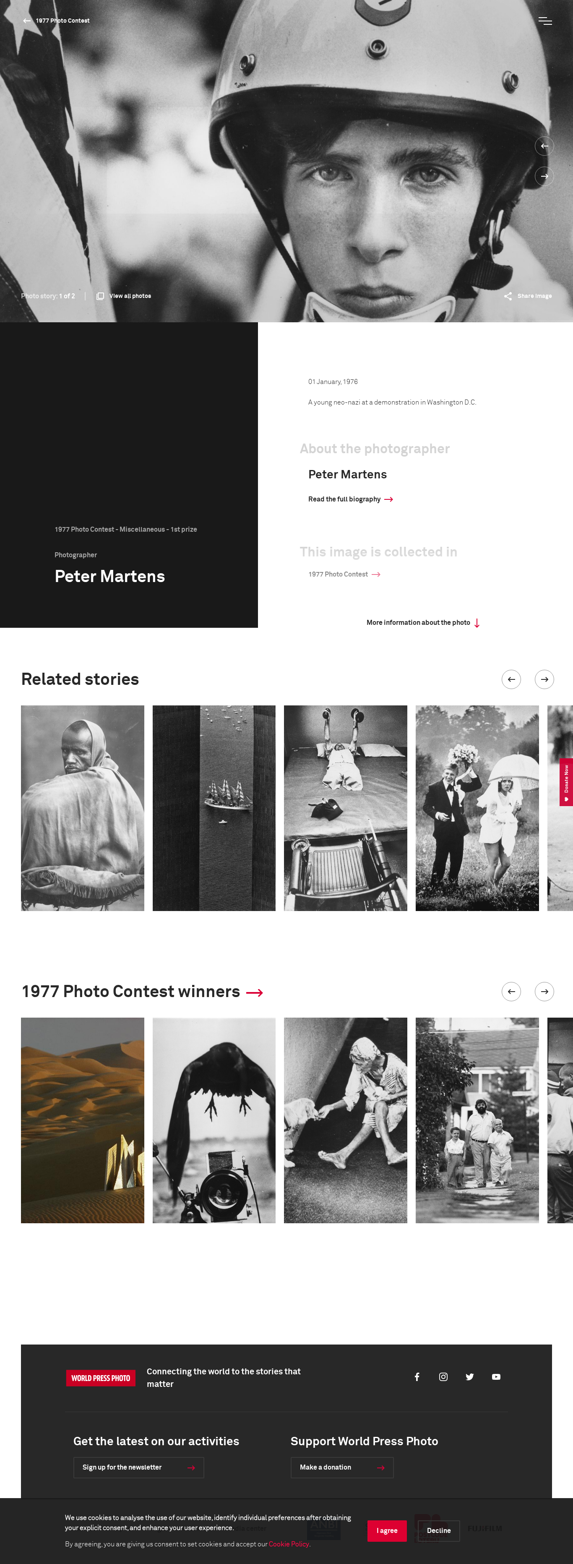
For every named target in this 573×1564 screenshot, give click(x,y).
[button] (511, 679)
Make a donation (325, 1467)
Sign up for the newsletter (122, 1467)
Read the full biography (344, 499)
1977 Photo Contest (63, 21)
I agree (387, 1530)
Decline (439, 1530)
